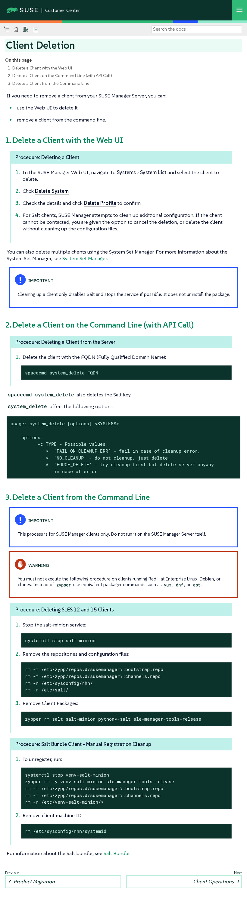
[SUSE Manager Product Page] (25, 29)
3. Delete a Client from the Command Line (48, 83)
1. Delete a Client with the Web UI (40, 68)
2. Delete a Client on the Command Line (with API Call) (60, 75)
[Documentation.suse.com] (16, 29)
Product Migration (34, 881)
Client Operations (213, 881)
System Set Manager (84, 258)
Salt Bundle (117, 853)
